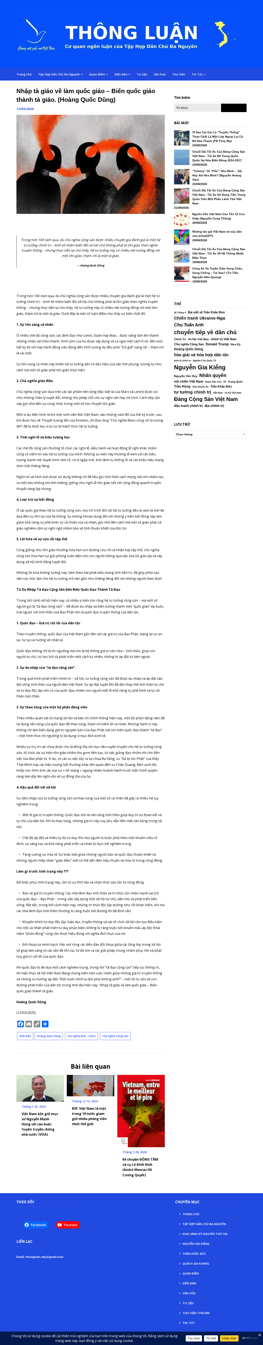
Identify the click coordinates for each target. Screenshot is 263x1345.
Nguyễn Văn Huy (185, 376)
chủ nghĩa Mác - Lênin (81, 1036)
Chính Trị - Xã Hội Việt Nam (191, 339)
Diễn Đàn (120, 74)
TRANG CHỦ (190, 1214)
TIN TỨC (188, 1323)
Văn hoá (160, 74)
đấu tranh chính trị (188, 406)
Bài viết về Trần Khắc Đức (206, 312)
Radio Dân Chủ (213, 382)
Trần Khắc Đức (221, 386)
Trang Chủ (24, 74)
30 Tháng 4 (180, 312)
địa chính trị (214, 406)
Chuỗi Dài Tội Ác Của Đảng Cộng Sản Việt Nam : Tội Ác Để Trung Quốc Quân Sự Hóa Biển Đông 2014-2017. (218, 156)
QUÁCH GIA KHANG (195, 1263)
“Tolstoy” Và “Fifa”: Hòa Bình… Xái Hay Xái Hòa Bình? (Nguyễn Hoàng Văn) (217, 175)
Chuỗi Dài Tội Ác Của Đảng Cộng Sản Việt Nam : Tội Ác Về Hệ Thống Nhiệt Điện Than (218, 253)
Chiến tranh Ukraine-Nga (199, 318)
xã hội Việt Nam (233, 392)
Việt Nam (218, 392)
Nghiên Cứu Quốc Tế (204, 360)
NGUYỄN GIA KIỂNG (195, 1244)
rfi (224, 381)
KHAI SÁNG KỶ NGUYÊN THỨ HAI (205, 1234)
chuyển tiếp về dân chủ (205, 332)
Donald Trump (217, 344)
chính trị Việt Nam (223, 339)
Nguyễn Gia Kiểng (200, 367)
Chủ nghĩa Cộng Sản (115, 1036)
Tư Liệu (142, 74)
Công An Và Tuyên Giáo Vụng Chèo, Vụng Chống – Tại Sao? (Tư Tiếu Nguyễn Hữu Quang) (217, 273)
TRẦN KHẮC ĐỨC (194, 1254)
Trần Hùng (182, 386)
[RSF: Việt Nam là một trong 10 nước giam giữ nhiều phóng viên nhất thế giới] (90, 1084)
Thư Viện (178, 74)
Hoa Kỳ (236, 344)
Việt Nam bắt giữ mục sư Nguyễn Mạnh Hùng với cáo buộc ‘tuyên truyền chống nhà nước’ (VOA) (40, 1124)
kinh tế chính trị (182, 360)
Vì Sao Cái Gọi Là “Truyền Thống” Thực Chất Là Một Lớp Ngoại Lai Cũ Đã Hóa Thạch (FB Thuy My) (217, 137)
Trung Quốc (235, 381)
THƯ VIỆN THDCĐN (196, 1313)
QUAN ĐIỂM (190, 1273)
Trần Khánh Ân (200, 386)
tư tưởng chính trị (192, 392)
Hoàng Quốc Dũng (49, 1036)
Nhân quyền (212, 375)
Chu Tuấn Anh (189, 324)
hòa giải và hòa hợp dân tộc (201, 355)
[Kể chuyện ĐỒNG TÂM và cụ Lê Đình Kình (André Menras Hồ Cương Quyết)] (141, 1109)
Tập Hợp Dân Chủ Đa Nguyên (59, 74)
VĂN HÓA (188, 1293)
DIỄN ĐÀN (189, 1283)
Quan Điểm (97, 74)
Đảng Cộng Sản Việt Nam (206, 399)
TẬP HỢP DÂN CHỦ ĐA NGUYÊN (204, 1224)
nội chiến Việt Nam (188, 381)
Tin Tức (197, 74)
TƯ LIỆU (188, 1303)
